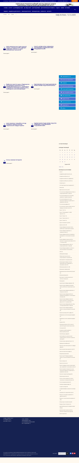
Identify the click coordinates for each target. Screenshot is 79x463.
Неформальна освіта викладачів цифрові (67, 314)
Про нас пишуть (63, 360)
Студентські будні (63, 386)
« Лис (60, 166)
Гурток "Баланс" (63, 215)
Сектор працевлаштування (65, 382)
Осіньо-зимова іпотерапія (14, 160)
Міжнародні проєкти (26, 11)
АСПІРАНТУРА (43, 11)
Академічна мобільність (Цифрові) (66, 178)
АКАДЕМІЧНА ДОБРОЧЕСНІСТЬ (15, 11)
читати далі (6, 53)
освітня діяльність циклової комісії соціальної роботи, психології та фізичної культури (67, 338)
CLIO (60, 171)
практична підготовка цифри (65, 351)
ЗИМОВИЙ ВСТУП (66, 76)
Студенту (58, 7)
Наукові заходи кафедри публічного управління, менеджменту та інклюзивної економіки (67, 295)
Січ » (62, 166)
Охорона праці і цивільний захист (66, 341)
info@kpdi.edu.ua (47, 1)
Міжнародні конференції (64, 269)
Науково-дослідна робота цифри (66, 312)
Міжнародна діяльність (64, 266)
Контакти (49, 11)
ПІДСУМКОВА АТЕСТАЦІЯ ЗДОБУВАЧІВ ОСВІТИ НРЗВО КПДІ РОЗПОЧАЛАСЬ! (45, 84)
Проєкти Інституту (63, 363)
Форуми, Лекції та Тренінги (65, 404)
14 (74, 154)
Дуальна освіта (62, 224)
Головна (6, 7)
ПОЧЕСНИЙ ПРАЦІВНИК (68, 89)
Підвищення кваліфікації (64, 343)
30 (62, 161)
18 (67, 157)
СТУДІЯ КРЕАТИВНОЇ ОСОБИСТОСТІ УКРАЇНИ (67, 388)
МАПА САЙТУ (55, 453)
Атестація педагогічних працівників (66, 185)
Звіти (61, 251)
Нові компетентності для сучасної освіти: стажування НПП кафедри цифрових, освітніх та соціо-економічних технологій (16, 48)
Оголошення (62, 328)
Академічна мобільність (64, 176)
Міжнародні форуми (63, 275)
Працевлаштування (63, 353)
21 (74, 157)
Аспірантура (62, 183)
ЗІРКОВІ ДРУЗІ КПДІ (36, 11)
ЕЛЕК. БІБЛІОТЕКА (66, 95)
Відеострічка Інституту (64, 189)
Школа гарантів (63, 413)
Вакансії (61, 187)
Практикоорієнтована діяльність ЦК (66, 349)
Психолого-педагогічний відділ (65, 374)
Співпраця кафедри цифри (64, 384)
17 (64, 157)
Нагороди (61, 280)
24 (64, 159)
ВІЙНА (63, 108)
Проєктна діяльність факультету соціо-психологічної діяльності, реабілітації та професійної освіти (67, 370)
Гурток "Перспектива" (64, 218)
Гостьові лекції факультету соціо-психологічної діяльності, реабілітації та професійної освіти (67, 201)
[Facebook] (71, 1)
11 (67, 154)
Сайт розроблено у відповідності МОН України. (21, 455)
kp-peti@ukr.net (53, 1)
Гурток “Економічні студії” (64, 222)
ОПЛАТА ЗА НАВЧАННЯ (67, 79)
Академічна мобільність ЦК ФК (65, 180)
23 (62, 159)
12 (69, 154)
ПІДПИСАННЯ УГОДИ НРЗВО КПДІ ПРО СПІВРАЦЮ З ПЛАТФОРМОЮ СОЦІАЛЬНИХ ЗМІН (45, 124)
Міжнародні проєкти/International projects (67, 271)
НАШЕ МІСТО (65, 105)
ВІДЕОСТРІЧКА (65, 98)
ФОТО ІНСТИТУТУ (66, 102)
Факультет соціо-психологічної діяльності (67, 398)
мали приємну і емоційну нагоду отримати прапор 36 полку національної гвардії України (16, 124)
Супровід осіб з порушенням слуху (66, 392)
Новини (62, 7)
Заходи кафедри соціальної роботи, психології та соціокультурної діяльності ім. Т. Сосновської (68, 241)
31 (64, 161)
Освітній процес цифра (64, 333)
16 (62, 157)
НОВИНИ (64, 83)
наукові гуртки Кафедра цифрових (66, 283)
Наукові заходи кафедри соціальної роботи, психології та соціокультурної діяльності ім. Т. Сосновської (67, 300)
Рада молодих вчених (64, 376)
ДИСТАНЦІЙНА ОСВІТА (67, 92)
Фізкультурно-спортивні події (65, 401)
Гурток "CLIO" (62, 210)
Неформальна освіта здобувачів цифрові (67, 318)
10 (64, 154)
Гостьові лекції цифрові (64, 204)
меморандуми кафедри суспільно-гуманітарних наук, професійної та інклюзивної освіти (66, 263)
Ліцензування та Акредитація (65, 259)
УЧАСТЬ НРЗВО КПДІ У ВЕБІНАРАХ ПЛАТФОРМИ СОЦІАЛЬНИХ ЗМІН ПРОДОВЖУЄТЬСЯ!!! (43, 48)
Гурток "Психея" (63, 220)
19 (69, 157)
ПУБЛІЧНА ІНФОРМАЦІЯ (67, 86)
